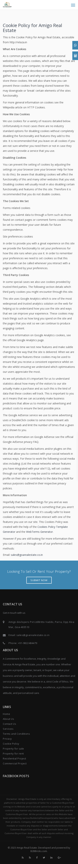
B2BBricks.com (38, 851)
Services (8, 728)
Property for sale (13, 748)
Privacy (7, 738)
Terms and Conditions (16, 733)
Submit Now (39, 580)
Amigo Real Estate (26, 847)
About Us (8, 719)
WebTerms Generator (39, 532)
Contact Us (9, 724)
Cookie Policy (11, 743)
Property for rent (13, 753)
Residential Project (14, 758)
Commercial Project (15, 763)
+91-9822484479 (27, 643)
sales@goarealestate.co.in (27, 555)
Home (6, 714)
